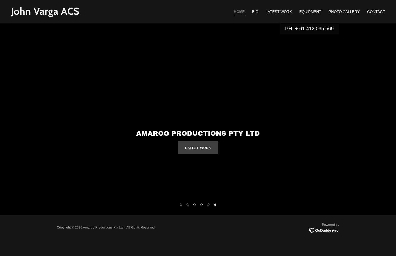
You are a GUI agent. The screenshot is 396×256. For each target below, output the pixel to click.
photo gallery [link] (344, 12)
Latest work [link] (279, 12)
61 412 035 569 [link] (316, 28)
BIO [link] (255, 12)
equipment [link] (310, 12)
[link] (102, 13)
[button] (181, 205)
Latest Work (198, 148)
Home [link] (239, 12)
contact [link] (376, 12)
